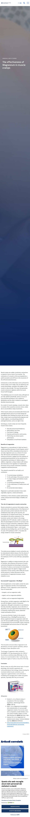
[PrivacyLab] (10, 802)
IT (18, 3)
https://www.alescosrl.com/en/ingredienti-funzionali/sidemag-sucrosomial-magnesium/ (18, 724)
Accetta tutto (15, 806)
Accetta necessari (15, 810)
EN (20, 3)
